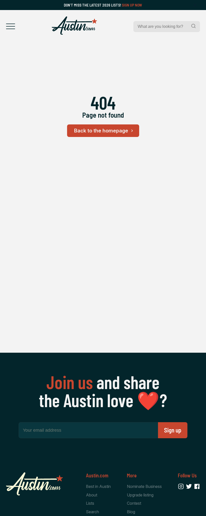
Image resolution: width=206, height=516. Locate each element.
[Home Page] (74, 25)
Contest (134, 503)
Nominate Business (144, 486)
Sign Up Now (132, 5)
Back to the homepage (101, 131)
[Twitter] (189, 486)
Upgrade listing (140, 494)
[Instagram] (181, 486)
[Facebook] (197, 486)
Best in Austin (98, 486)
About (91, 494)
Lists (90, 503)
